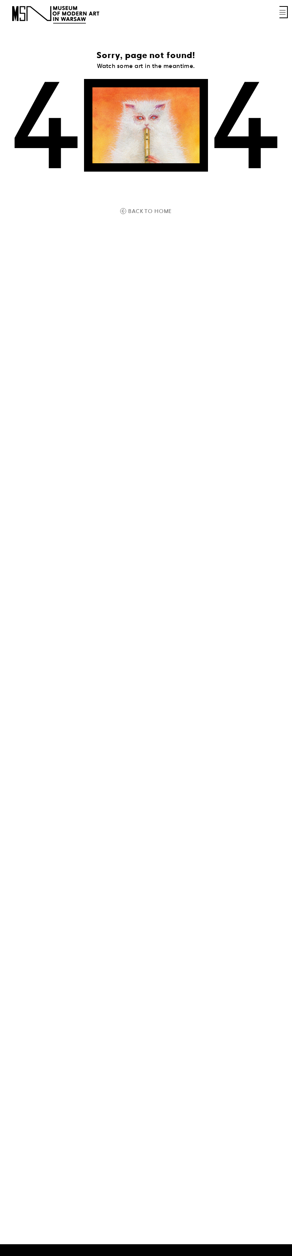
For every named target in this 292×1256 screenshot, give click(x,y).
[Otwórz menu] (283, 12)
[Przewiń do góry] (273, 1249)
